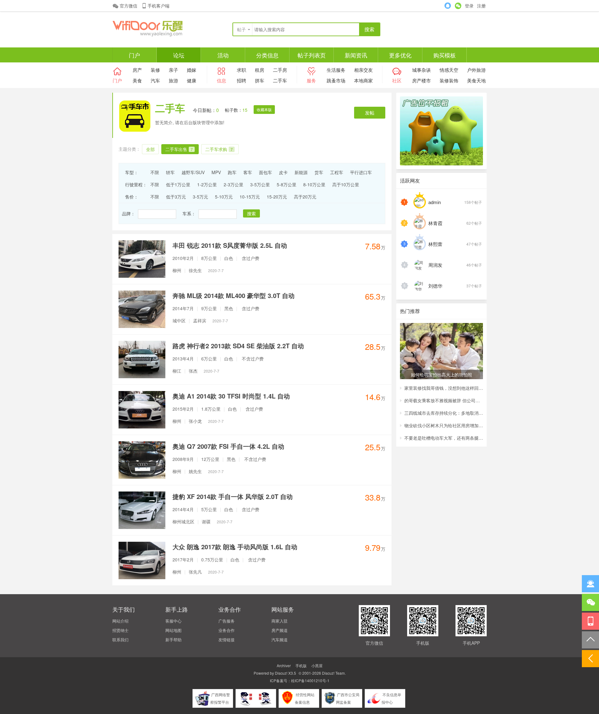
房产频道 (279, 630)
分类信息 (267, 55)
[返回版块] (590, 658)
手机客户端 (158, 5)
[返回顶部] (590, 639)
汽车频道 (279, 640)
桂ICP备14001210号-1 (310, 680)
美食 (137, 80)
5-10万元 (224, 196)
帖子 (241, 29)
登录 (469, 5)
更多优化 (400, 55)
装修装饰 (449, 80)
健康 (191, 80)
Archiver (284, 665)
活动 (223, 55)
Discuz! (281, 673)
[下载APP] (590, 621)
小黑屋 (317, 665)
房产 (137, 69)
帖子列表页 (312, 55)
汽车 (155, 80)
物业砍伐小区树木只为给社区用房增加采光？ (443, 425)
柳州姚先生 (198, 471)
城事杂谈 (421, 69)
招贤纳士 (120, 630)
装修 (155, 69)
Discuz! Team (333, 673)
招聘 (241, 80)
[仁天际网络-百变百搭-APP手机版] (159, 28)
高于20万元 (305, 196)
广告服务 (226, 621)
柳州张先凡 (198, 572)
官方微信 (128, 5)
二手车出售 (179, 149)
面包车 (265, 172)
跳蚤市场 (336, 80)
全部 (150, 149)
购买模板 (444, 55)
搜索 (251, 213)
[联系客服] (590, 583)
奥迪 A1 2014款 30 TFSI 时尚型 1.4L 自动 (231, 395)
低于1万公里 (178, 184)
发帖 (369, 112)
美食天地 (476, 80)
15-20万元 (277, 196)
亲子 (173, 69)
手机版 (301, 665)
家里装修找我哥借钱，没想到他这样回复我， (443, 388)
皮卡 (283, 172)
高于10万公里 (345, 184)
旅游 (173, 80)
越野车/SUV (193, 172)
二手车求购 (219, 149)
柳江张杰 (196, 371)
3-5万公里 (260, 184)
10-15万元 (250, 196)
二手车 (280, 80)
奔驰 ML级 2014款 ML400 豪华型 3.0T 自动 (234, 295)
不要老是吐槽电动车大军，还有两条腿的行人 (443, 438)
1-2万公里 (207, 184)
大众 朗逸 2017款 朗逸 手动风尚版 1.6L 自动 (235, 546)
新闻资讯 (356, 55)
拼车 (259, 80)
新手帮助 (173, 640)
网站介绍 (120, 621)
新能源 (301, 172)
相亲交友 (363, 69)
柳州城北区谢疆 (202, 521)
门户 (134, 55)
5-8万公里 (286, 184)
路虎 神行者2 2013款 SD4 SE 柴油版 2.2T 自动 (238, 345)
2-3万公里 (233, 184)
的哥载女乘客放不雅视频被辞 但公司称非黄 (443, 400)
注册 (481, 5)
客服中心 (173, 621)
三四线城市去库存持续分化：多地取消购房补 (443, 413)
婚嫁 (191, 69)
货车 (318, 172)
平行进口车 (361, 172)
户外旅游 (476, 69)
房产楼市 (421, 80)
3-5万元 (200, 196)
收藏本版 (264, 109)
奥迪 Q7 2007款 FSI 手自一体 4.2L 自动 (228, 446)
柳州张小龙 (198, 421)
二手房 (280, 69)
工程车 (336, 172)
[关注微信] (590, 602)
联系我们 (120, 640)
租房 (259, 69)
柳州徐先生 (198, 270)
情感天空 (449, 69)
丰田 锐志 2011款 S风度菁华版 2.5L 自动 (230, 245)
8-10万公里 (314, 184)
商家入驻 (279, 621)
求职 (241, 69)
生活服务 (336, 69)
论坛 (178, 55)
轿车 (170, 172)
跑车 (232, 172)
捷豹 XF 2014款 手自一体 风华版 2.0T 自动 (233, 496)
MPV (216, 172)
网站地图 (173, 630)
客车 (247, 172)
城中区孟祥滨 (200, 320)
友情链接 (226, 640)
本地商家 (363, 80)
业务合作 (226, 630)
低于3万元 (176, 196)
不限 (154, 172)
